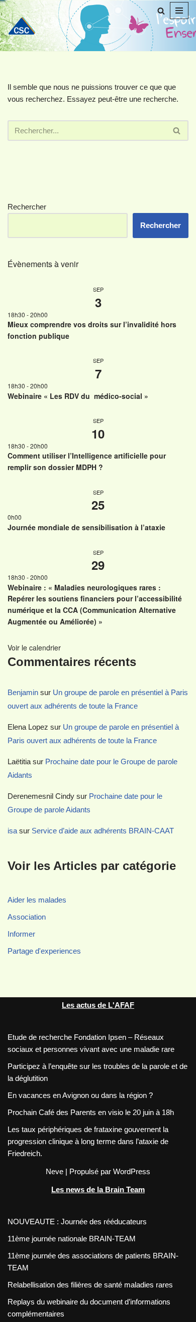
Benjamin (23, 692)
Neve (54, 1171)
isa (12, 830)
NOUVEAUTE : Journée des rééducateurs (77, 1221)
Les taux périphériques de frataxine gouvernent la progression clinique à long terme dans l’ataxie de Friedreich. (88, 1141)
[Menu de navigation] (179, 10)
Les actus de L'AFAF (98, 1005)
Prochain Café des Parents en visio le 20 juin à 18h (91, 1112)
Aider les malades (37, 900)
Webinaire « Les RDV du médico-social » (80, 396)
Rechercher (27, 206)
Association (27, 917)
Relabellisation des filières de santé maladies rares (90, 1284)
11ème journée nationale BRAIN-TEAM (72, 1238)
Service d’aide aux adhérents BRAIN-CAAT (103, 830)
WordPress (131, 1171)
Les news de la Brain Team (98, 1189)
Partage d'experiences (44, 951)
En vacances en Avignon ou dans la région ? (80, 1095)
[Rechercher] (161, 11)
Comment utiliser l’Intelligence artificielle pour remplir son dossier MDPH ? (87, 461)
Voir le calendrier (34, 647)
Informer (21, 934)
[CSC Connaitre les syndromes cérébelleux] (25, 25)
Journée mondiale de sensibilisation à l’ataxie (86, 527)
